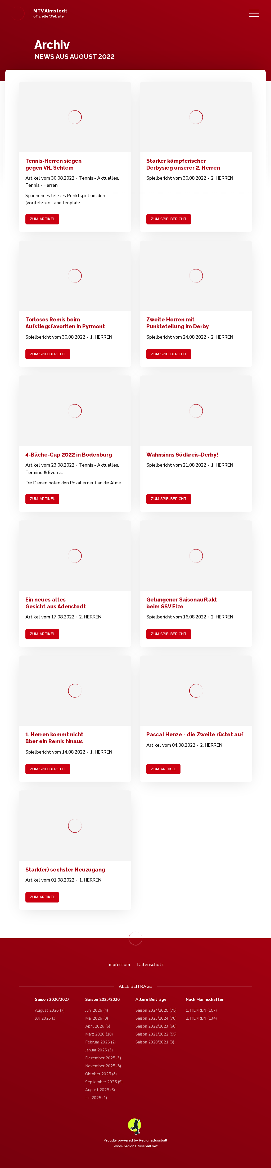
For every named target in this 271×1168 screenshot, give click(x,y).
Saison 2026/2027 (52, 999)
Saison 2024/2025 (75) (156, 1010)
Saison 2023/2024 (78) (156, 1018)
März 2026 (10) (99, 1034)
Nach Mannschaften (205, 999)
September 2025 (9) (104, 1082)
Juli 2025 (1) (96, 1097)
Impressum (118, 965)
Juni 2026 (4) (96, 1010)
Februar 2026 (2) (100, 1042)
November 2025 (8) (103, 1066)
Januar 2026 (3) (99, 1050)
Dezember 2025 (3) (103, 1058)
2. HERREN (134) (201, 1018)
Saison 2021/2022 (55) (156, 1034)
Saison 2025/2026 (102, 999)
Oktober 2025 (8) (101, 1074)
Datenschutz (150, 965)
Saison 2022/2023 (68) (156, 1026)
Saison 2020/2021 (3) (155, 1042)
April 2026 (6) (97, 1026)
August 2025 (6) (100, 1089)
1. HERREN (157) (201, 1010)
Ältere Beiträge (151, 999)
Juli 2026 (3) (46, 1018)
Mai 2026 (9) (96, 1018)
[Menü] (254, 13)
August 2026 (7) (50, 1010)
